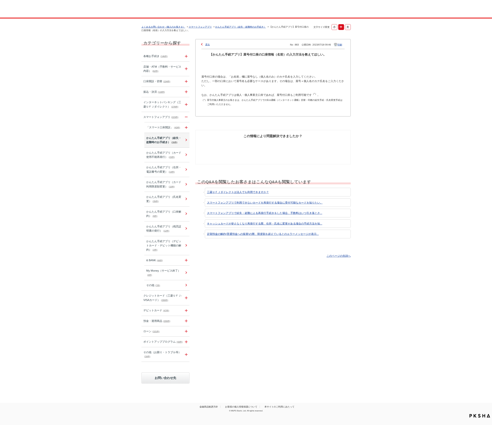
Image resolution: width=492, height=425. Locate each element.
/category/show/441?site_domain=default (185, 342)
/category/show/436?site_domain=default (185, 260)
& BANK (154, 260)
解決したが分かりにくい (256, 145)
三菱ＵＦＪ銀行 (319, 9)
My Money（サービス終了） (163, 272)
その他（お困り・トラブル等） (162, 354)
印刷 (339, 44)
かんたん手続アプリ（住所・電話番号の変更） (163, 169)
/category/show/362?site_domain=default (185, 298)
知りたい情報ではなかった (322, 145)
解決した (215, 143)
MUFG (174, 9)
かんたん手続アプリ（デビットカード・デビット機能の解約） (163, 245)
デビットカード (156, 310)
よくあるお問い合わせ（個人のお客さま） (163, 27)
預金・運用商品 (156, 320)
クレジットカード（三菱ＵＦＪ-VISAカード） (162, 297)
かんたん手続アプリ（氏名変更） (163, 199)
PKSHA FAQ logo (480, 415)
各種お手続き (155, 56)
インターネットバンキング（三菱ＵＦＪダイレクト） (162, 104)
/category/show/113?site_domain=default (185, 69)
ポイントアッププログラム (163, 341)
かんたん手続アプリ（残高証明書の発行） (163, 228)
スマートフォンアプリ (200, 27)
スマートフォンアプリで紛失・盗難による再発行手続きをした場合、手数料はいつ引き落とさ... (264, 213)
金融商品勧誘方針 (208, 406)
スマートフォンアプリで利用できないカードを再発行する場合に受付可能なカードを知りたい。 (265, 202)
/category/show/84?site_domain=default (185, 104)
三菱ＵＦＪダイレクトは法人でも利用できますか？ (238, 192)
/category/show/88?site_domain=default (185, 81)
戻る (207, 44)
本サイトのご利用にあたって (279, 406)
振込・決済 (154, 91)
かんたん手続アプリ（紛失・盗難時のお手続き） (240, 27)
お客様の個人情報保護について (241, 406)
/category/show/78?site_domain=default (185, 354)
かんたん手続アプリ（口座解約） (163, 213)
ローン (151, 331)
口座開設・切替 (156, 81)
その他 (153, 285)
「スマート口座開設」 (163, 127)
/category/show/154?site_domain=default (185, 127)
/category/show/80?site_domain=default (185, 92)
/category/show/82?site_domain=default (185, 321)
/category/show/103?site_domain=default (185, 331)
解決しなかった (287, 143)
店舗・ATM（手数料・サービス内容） (162, 68)
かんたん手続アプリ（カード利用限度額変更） (163, 184)
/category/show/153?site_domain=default (185, 117)
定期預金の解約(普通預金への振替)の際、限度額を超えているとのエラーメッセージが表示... (263, 233)
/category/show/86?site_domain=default (185, 56)
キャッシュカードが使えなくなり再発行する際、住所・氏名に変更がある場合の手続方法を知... (264, 223)
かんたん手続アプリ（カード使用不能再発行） (163, 154)
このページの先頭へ (339, 255)
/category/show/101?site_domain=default (185, 310)
